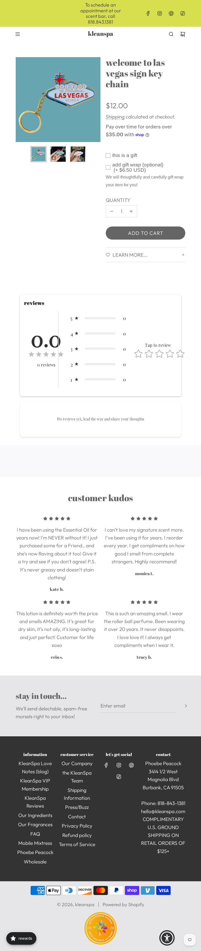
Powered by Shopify (123, 904)
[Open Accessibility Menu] (167, 938)
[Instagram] (159, 13)
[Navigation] (17, 34)
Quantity (118, 200)
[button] (20, 99)
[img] (46, 355)
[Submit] (186, 706)
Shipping (115, 117)
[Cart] (182, 34)
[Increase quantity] (131, 211)
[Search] (171, 34)
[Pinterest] (171, 13)
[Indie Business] (100, 943)
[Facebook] (148, 13)
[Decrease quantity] (112, 211)
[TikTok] (182, 13)
